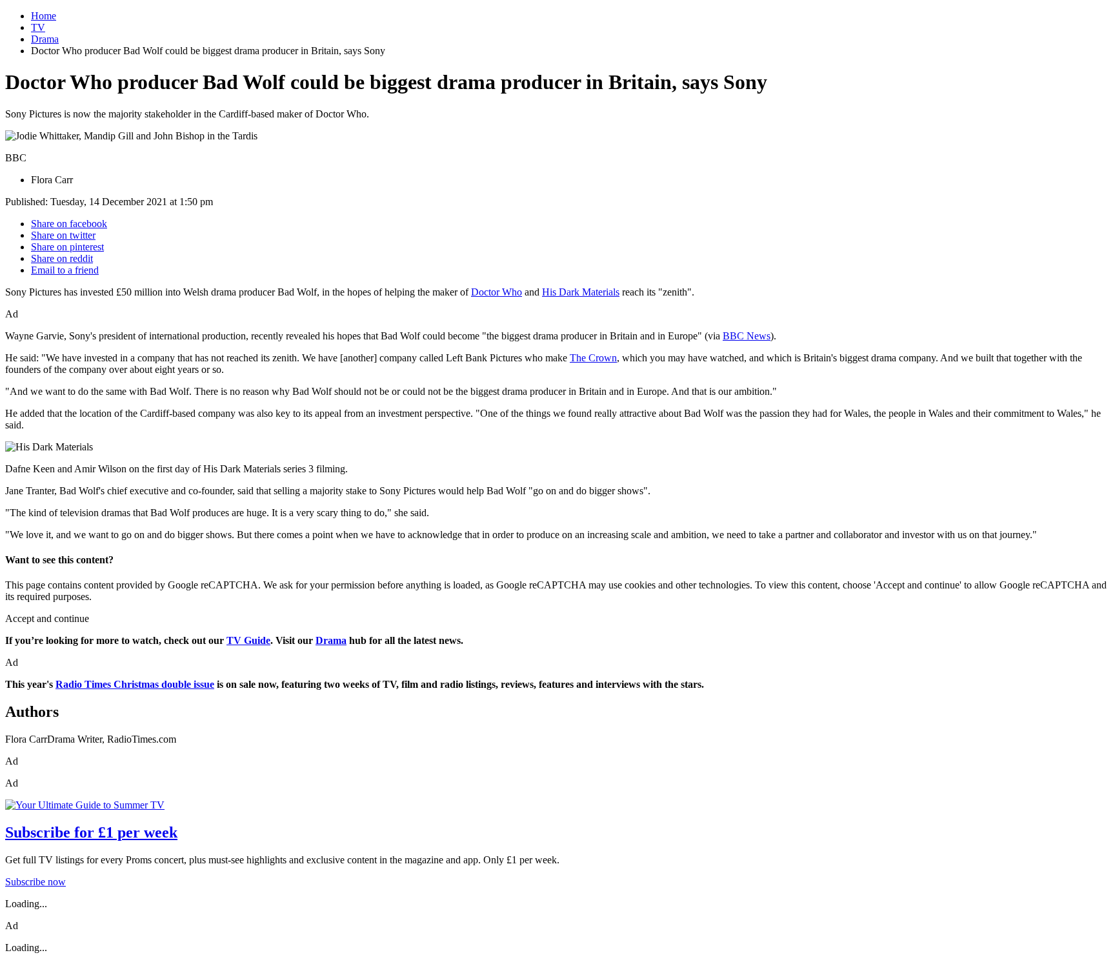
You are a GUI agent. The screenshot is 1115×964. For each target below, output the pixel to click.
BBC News (746, 335)
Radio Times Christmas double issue (134, 684)
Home (43, 15)
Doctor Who (496, 291)
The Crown (593, 357)
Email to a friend (65, 270)
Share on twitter (63, 235)
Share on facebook (69, 223)
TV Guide (248, 640)
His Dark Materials (580, 291)
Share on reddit (62, 258)
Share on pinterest (67, 246)
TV (38, 27)
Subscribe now (35, 881)
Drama (45, 39)
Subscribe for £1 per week (91, 832)
